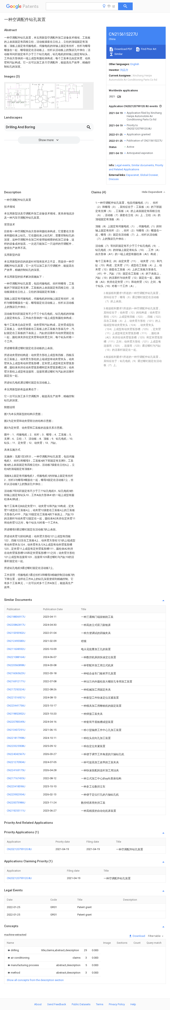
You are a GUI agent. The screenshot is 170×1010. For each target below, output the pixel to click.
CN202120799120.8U (19, 849)
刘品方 (124, 69)
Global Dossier (149, 175)
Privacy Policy (117, 1004)
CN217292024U (16, 689)
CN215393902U (16, 632)
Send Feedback (56, 1004)
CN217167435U (16, 778)
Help (133, 1004)
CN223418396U (16, 786)
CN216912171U (16, 681)
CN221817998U (16, 737)
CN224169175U (16, 770)
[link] (13, 950)
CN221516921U (16, 697)
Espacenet (132, 175)
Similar (118, 54)
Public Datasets (81, 1004)
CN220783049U (16, 721)
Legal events (122, 165)
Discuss (114, 179)
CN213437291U (16, 729)
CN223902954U (16, 794)
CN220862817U (16, 624)
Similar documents (142, 165)
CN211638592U (16, 649)
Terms (99, 1004)
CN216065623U (16, 673)
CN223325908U (16, 746)
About (38, 1004)
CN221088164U (16, 657)
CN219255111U (16, 810)
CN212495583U (16, 640)
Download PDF (123, 49)
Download (138, 935)
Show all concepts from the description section (35, 980)
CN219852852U (16, 713)
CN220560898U (16, 665)
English (134, 64)
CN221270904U (16, 762)
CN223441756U (16, 705)
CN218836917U (16, 616)
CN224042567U (16, 754)
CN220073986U (16, 802)
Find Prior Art (148, 49)
